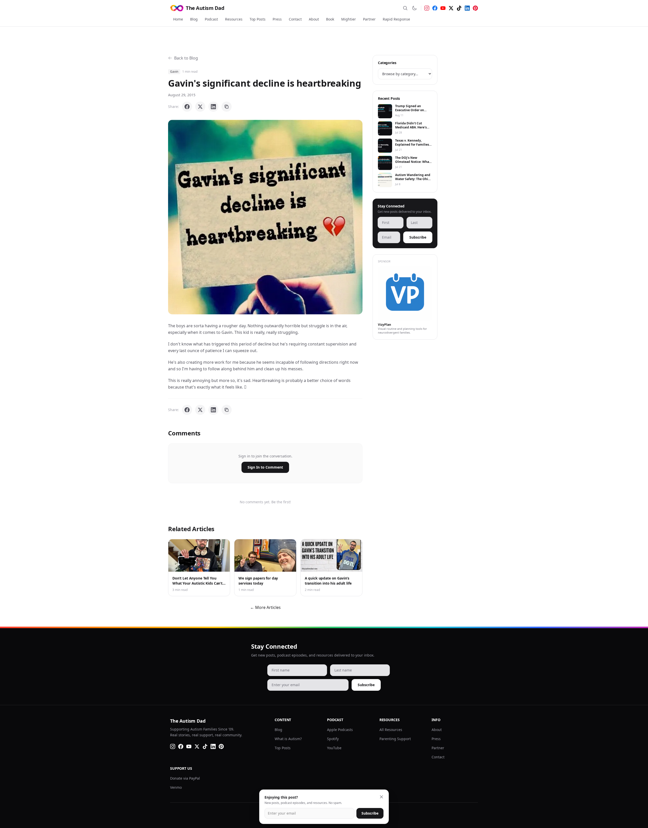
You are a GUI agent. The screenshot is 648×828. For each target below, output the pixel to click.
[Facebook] (434, 8)
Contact (295, 19)
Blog (194, 19)
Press (277, 19)
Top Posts (258, 19)
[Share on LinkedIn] (213, 107)
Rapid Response (396, 19)
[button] (265, 217)
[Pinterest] (475, 8)
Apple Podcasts (340, 729)
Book (330, 19)
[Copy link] (226, 107)
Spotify (333, 738)
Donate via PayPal (185, 778)
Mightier (348, 19)
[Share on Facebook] (187, 107)
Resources (233, 19)
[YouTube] (443, 8)
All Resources (390, 729)
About (314, 19)
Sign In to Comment (265, 467)
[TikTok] (459, 8)
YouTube (334, 747)
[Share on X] (200, 107)
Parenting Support (395, 738)
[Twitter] (451, 8)
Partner (369, 19)
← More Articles (265, 607)
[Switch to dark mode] (414, 8)
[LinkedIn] (467, 8)
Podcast (211, 19)
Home (178, 19)
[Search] (405, 8)
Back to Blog (186, 58)
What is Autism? (288, 738)
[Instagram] (426, 8)
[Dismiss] (381, 797)
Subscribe (417, 237)
